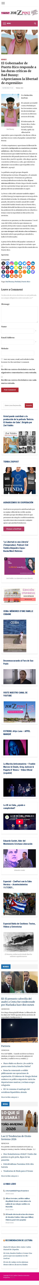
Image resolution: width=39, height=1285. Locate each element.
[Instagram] (12, 263)
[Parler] (3, 267)
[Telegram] (24, 263)
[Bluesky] (12, 267)
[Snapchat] (16, 267)
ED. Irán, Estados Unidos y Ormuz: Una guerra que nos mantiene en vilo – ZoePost (17, 1255)
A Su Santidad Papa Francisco (17, 1191)
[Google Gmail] (24, 267)
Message (5, 304)
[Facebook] (7, 263)
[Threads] (7, 267)
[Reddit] (33, 267)
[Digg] (7, 276)
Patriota (5, 1046)
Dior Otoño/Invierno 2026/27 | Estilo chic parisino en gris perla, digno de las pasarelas (19, 1157)
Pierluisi (18, 282)
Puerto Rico (25, 282)
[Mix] (20, 272)
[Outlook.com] (29, 267)
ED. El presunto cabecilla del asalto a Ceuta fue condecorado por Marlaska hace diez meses (18, 1001)
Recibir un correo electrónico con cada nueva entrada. (18, 381)
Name (4, 327)
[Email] (20, 267)
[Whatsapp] (16, 263)
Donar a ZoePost (13, 529)
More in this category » (10, 1097)
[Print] (12, 276)
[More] (20, 276)
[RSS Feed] (16, 276)
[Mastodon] (33, 272)
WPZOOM (12, 1277)
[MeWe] (16, 272)
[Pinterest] (7, 272)
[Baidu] (3, 276)
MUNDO (6, 966)
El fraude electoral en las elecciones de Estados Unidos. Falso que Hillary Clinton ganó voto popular (20, 1217)
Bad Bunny (10, 282)
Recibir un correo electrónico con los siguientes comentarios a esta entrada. (19, 371)
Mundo (4, 60)
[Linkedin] (33, 263)
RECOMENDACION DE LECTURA (18, 1240)
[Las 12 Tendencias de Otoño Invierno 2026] (19, 1122)
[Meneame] (24, 272)
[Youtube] (29, 263)
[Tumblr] (3, 272)
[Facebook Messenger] (20, 263)
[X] (3, 263)
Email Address (8, 337)
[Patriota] (19, 1031)
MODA (5, 1104)
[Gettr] (12, 272)
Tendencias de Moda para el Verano (18, 1171)
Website (4, 348)
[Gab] (29, 272)
